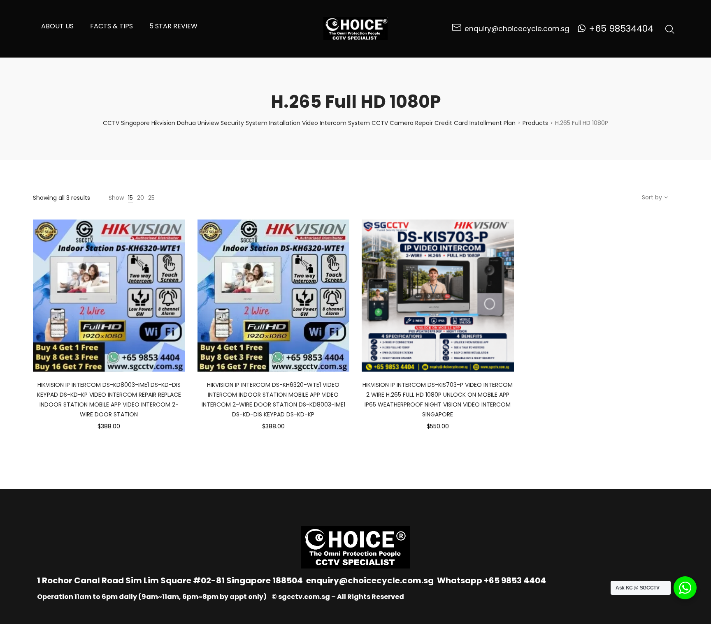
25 (151, 198)
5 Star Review (173, 26)
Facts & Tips (111, 26)
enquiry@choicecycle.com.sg (370, 580)
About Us (57, 26)
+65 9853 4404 (515, 580)
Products (535, 123)
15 (130, 198)
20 (140, 198)
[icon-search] (669, 29)
